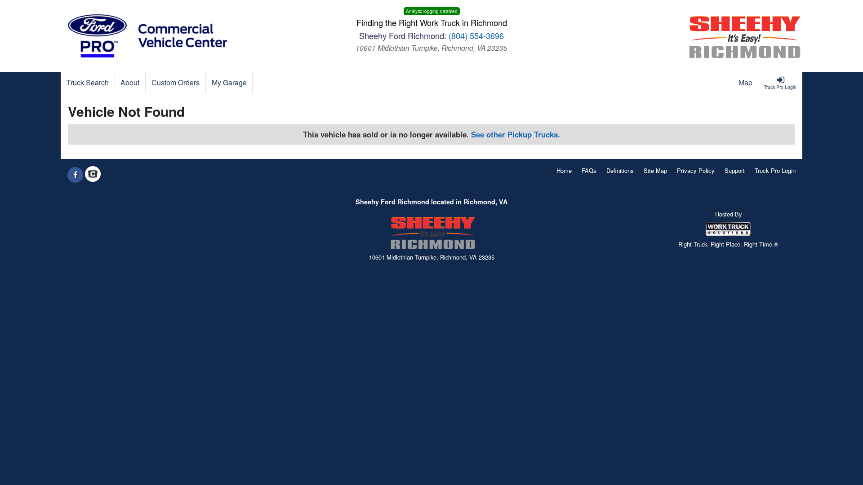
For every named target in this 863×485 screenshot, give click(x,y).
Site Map (655, 170)
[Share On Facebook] (75, 174)
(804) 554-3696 (476, 35)
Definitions (620, 170)
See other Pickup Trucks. (515, 134)
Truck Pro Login (775, 170)
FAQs (589, 170)
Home (564, 170)
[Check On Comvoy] (93, 174)
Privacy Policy (696, 170)
